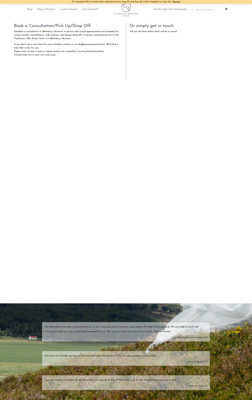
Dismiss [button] (176, 2)
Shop (30, 9)
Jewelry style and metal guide (170, 9)
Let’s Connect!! (90, 9)
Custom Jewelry (68, 9)
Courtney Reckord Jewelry (90, 51)
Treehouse (19, 38)
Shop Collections (46, 9)
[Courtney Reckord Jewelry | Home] (126, 9)
